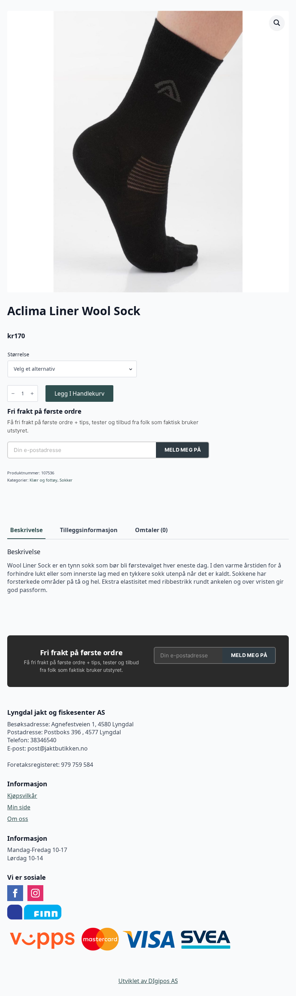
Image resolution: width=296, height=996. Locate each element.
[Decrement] (13, 393)
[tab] (26, 530)
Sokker (66, 480)
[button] (276, 22)
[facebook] (15, 893)
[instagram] (35, 893)
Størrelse (18, 354)
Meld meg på (183, 450)
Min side (18, 807)
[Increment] (32, 393)
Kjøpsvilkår (22, 796)
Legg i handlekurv (79, 393)
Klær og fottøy (43, 480)
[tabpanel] (148, 571)
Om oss (17, 819)
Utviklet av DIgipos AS (148, 981)
